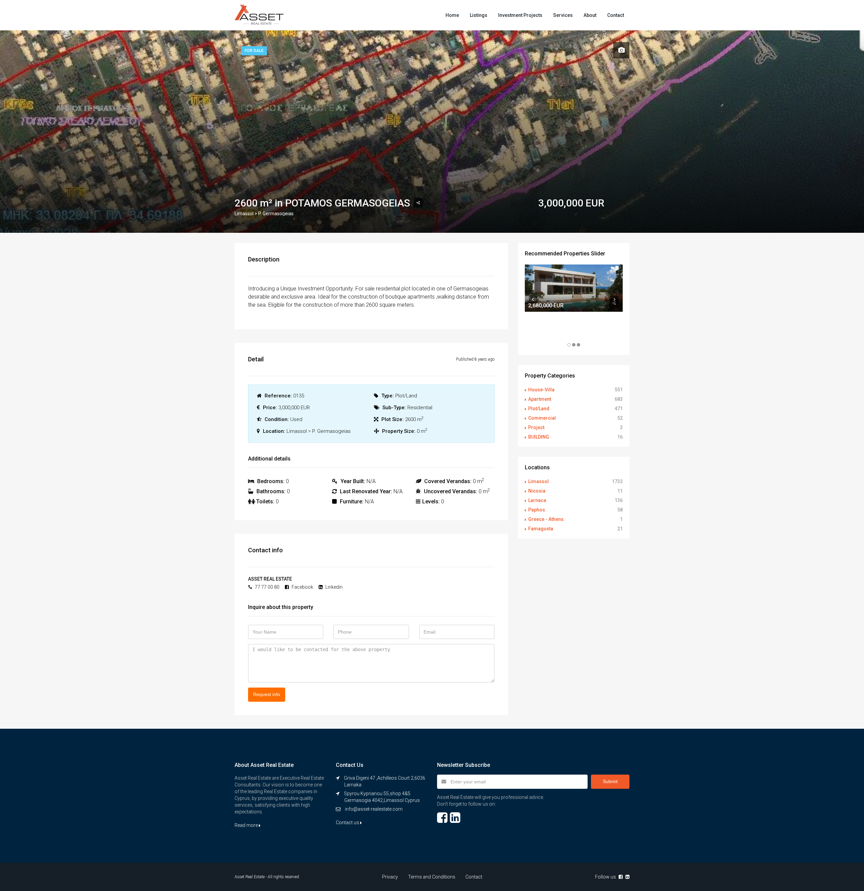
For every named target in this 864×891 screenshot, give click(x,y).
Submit (610, 781)
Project (536, 427)
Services (563, 15)
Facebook (302, 587)
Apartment (539, 399)
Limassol (538, 481)
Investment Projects (520, 15)
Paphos (536, 509)
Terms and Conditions (431, 877)
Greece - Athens (546, 519)
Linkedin (333, 587)
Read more (247, 825)
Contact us (348, 822)
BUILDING (538, 437)
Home (452, 15)
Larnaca (537, 500)
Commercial (542, 418)
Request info (266, 694)
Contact (615, 15)
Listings (478, 15)
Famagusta (540, 528)
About (590, 15)
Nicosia (536, 491)
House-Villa (541, 389)
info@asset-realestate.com (374, 809)
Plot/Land (538, 408)
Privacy (390, 877)
